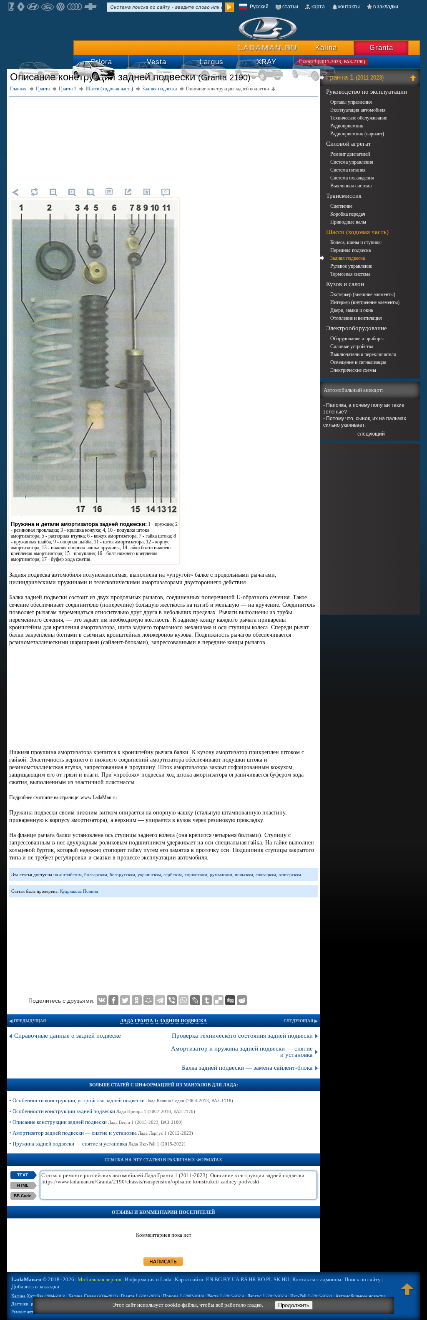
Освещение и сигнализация (358, 362)
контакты (349, 7)
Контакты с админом (316, 1279)
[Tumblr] (207, 1000)
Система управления (351, 162)
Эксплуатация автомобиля (358, 110)
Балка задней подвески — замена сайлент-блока (247, 1067)
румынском (221, 874)
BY (227, 1279)
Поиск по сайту (362, 1279)
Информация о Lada (148, 1279)
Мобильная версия (99, 1279)
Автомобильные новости (360, 1295)
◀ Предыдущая (27, 1021)
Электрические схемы (353, 370)
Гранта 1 (355, 77)
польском (244, 874)
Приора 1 (183, 1295)
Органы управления (351, 102)
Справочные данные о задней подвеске (67, 1035)
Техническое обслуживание (358, 118)
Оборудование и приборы (357, 338)
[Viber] (172, 1000)
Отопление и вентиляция (356, 318)
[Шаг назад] (15, 192)
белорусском (122, 874)
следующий (371, 434)
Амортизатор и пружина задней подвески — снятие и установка (242, 1051)
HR (252, 1279)
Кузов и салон (345, 284)
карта (318, 7)
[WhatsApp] (183, 1000)
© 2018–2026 (42, 1279)
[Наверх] (407, 1292)
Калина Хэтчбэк (38, 1295)
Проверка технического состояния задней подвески (242, 1035)
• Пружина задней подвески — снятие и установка (97, 1144)
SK (277, 1279)
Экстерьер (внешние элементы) (362, 294)
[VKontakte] (102, 1000)
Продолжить (293, 1305)
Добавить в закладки (35, 1286)
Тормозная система (350, 274)
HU (285, 1279)
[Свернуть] (414, 77)
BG (218, 1279)
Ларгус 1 (267, 1295)
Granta (381, 48)
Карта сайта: (190, 1279)
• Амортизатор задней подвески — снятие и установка (101, 1133)
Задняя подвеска (347, 258)
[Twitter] (125, 1000)
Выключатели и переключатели (363, 354)
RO (261, 1279)
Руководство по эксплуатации (366, 91)
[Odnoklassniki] (137, 1000)
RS (244, 1279)
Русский (259, 7)
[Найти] (229, 7)
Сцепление (341, 206)
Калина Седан (93, 1295)
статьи (290, 7)
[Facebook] (113, 1000)
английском (70, 874)
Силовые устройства (351, 346)
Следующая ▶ (301, 1021)
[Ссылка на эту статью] (128, 192)
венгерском (290, 874)
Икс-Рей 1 (311, 1295)
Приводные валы (348, 222)
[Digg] (230, 1000)
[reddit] (242, 1000)
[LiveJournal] (195, 1000)
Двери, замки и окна (351, 310)
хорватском (195, 874)
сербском (172, 874)
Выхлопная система (351, 186)
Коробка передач (347, 214)
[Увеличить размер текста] (71, 192)
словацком (266, 874)
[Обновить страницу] (34, 192)
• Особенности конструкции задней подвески (102, 1111)
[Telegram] (160, 1000)
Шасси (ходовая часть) (357, 232)
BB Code (22, 1195)
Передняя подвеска (350, 250)
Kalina (326, 48)
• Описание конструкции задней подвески (96, 1122)
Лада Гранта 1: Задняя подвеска (163, 1020)
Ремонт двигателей (350, 154)
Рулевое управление (351, 266)
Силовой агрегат (348, 143)
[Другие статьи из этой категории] (109, 192)
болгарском (95, 874)
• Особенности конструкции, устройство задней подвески (121, 1100)
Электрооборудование (356, 328)
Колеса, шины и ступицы (356, 242)
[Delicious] (219, 1000)
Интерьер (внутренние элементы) (364, 302)
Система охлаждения (352, 178)
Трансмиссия (344, 195)
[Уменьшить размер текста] (53, 192)
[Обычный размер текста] (90, 192)
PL (269, 1279)
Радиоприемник (346, 126)
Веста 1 (225, 1295)
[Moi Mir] (148, 1000)
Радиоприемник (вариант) (357, 134)
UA (235, 1279)
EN (209, 1279)
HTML (22, 1185)
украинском (149, 874)
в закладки (385, 7)
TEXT (22, 1175)
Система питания (348, 170)
